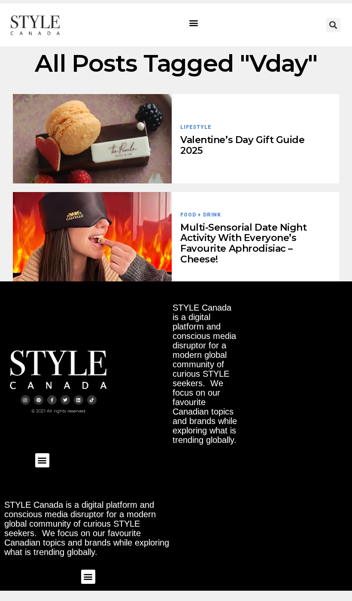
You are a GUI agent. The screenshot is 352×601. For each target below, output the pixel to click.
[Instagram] (25, 400)
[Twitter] (65, 400)
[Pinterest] (38, 400)
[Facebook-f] (52, 400)
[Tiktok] (92, 400)
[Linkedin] (78, 400)
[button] (194, 23)
